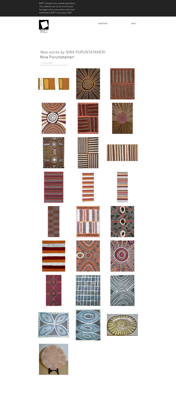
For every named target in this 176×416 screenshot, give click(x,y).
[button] (92, 23)
